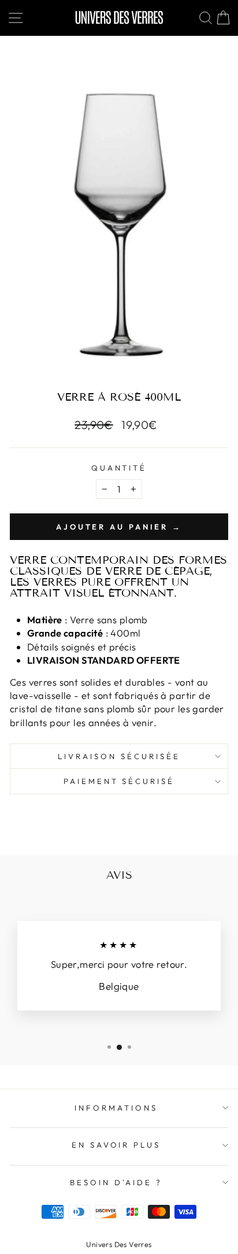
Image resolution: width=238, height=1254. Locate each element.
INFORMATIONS (116, 1107)
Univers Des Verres (118, 1244)
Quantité (119, 467)
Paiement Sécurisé (119, 781)
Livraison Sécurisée (119, 756)
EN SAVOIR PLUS (116, 1144)
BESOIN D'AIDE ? (116, 1182)
